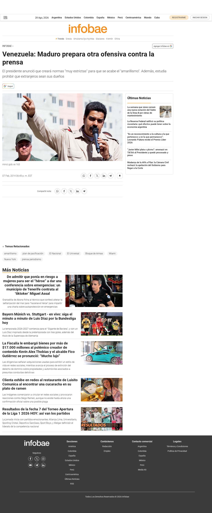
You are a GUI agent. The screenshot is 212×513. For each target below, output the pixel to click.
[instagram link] (43, 458)
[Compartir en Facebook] (90, 175)
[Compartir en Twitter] (97, 175)
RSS (72, 484)
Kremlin (109, 39)
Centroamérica (133, 17)
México (111, 17)
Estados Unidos (73, 17)
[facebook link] (30, 458)
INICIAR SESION (200, 17)
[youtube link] (30, 465)
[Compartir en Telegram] (110, 175)
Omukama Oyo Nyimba (83, 39)
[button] (5, 17)
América (72, 446)
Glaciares (100, 39)
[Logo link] (87, 28)
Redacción (107, 446)
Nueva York (10, 259)
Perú (120, 17)
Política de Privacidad (177, 451)
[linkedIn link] (43, 465)
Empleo (107, 451)
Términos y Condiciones (177, 446)
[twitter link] (37, 458)
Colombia (89, 17)
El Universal (73, 253)
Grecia (69, 39)
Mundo (147, 17)
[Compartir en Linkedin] (104, 175)
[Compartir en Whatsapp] (84, 175)
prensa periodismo (31, 259)
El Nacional (55, 253)
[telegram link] (37, 465)
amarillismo (10, 253)
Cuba (157, 17)
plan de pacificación (33, 253)
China (117, 39)
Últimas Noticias (72, 479)
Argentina (57, 17)
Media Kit (142, 470)
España (100, 17)
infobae (7, 46)
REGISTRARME (179, 17)
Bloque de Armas (94, 253)
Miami (112, 253)
